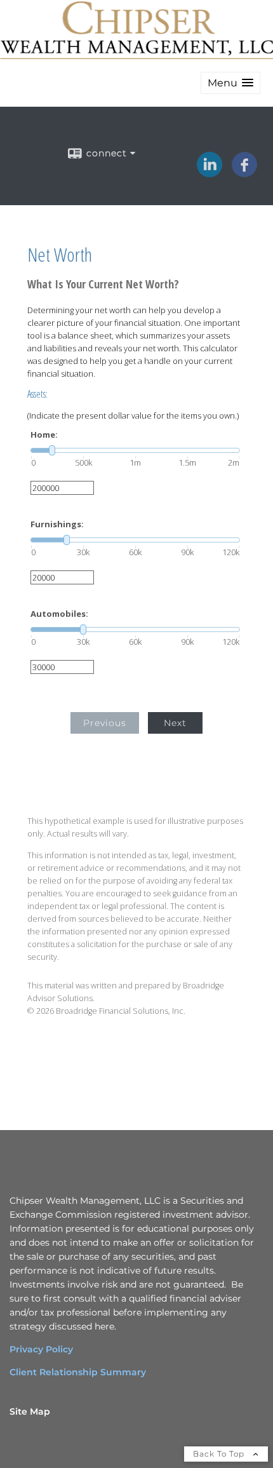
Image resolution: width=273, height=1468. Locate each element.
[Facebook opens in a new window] (244, 172)
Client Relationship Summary (78, 1372)
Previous (104, 723)
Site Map (30, 1411)
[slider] (135, 450)
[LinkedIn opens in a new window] (209, 172)
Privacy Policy (41, 1349)
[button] (230, 83)
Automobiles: (59, 614)
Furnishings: (57, 524)
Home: (44, 435)
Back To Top (220, 1453)
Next (175, 723)
